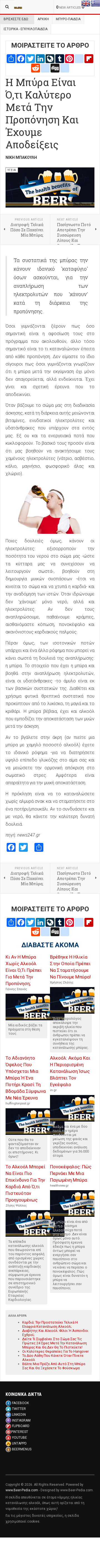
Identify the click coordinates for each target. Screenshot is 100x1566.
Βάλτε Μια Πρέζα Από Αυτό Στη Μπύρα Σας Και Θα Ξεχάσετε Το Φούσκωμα (53, 1366)
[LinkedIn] (40, 58)
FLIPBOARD (20, 1426)
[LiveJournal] (50, 58)
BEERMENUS (21, 1449)
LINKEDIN (19, 1415)
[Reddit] (35, 67)
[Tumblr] (59, 58)
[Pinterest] (69, 58)
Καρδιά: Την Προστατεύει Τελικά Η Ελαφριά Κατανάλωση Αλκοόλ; (50, 1324)
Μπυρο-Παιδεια (68, 19)
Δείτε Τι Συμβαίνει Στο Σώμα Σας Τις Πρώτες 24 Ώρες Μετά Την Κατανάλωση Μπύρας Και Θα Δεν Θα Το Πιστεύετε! (54, 1343)
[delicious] (45, 67)
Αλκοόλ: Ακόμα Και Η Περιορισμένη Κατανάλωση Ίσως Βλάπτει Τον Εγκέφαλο (70, 1071)
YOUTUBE (19, 1438)
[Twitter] (30, 58)
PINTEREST (19, 1432)
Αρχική (43, 19)
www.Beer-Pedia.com (22, 1490)
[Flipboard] (88, 58)
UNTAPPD (19, 1443)
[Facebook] (20, 58)
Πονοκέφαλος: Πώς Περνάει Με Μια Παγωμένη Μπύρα (70, 1173)
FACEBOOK (20, 1403)
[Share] (11, 58)
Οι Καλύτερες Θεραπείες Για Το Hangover (55, 1351)
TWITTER (19, 1409)
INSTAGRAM (21, 1420)
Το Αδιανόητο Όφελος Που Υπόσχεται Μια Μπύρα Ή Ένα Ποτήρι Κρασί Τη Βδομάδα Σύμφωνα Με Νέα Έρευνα (26, 1078)
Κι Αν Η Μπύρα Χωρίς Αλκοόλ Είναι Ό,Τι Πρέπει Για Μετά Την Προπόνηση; (24, 970)
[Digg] (55, 67)
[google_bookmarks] (64, 67)
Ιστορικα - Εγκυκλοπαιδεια (26, 29)
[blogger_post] (79, 58)
